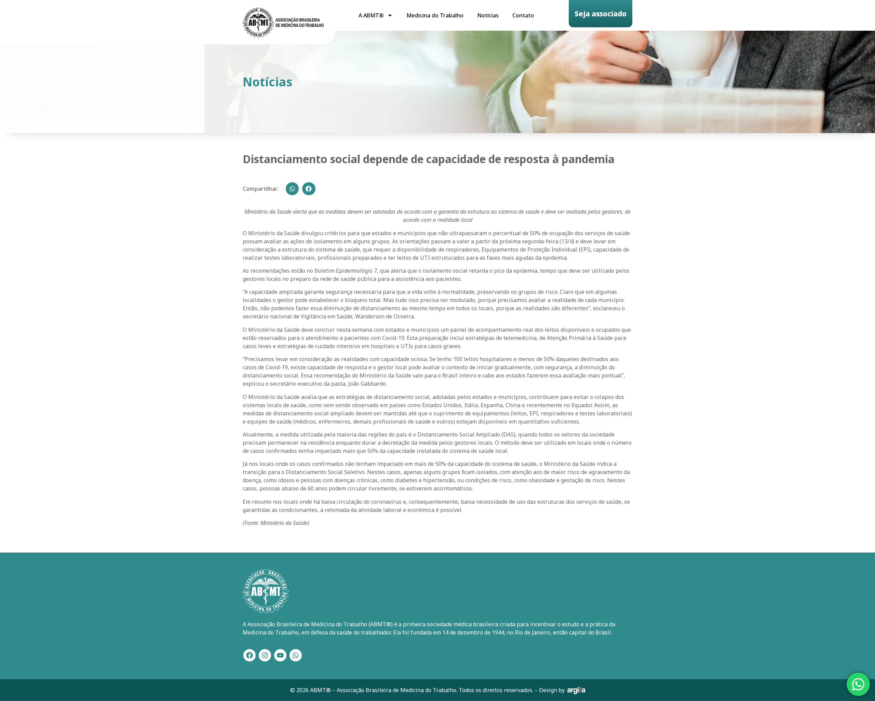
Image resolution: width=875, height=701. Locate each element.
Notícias (488, 15)
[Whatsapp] (295, 655)
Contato (523, 15)
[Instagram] (265, 655)
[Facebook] (249, 655)
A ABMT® (371, 15)
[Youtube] (280, 655)
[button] (292, 188)
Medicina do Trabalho (434, 15)
